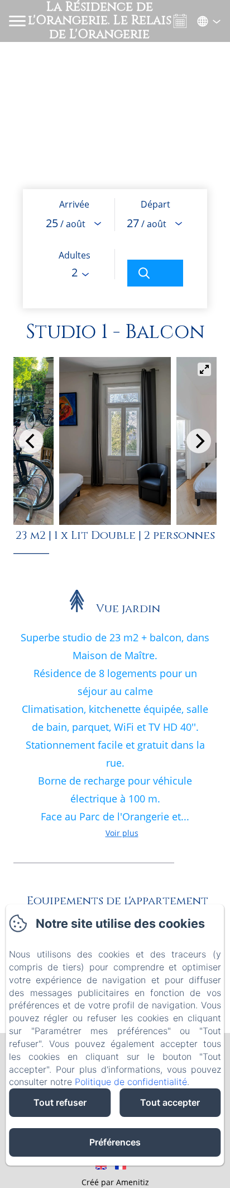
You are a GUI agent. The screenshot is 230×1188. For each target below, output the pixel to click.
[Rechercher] (155, 273)
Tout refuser (60, 1102)
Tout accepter (170, 1102)
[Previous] (31, 441)
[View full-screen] (204, 369)
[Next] (198, 441)
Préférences (115, 1142)
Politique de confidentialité (131, 1081)
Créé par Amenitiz (115, 1182)
